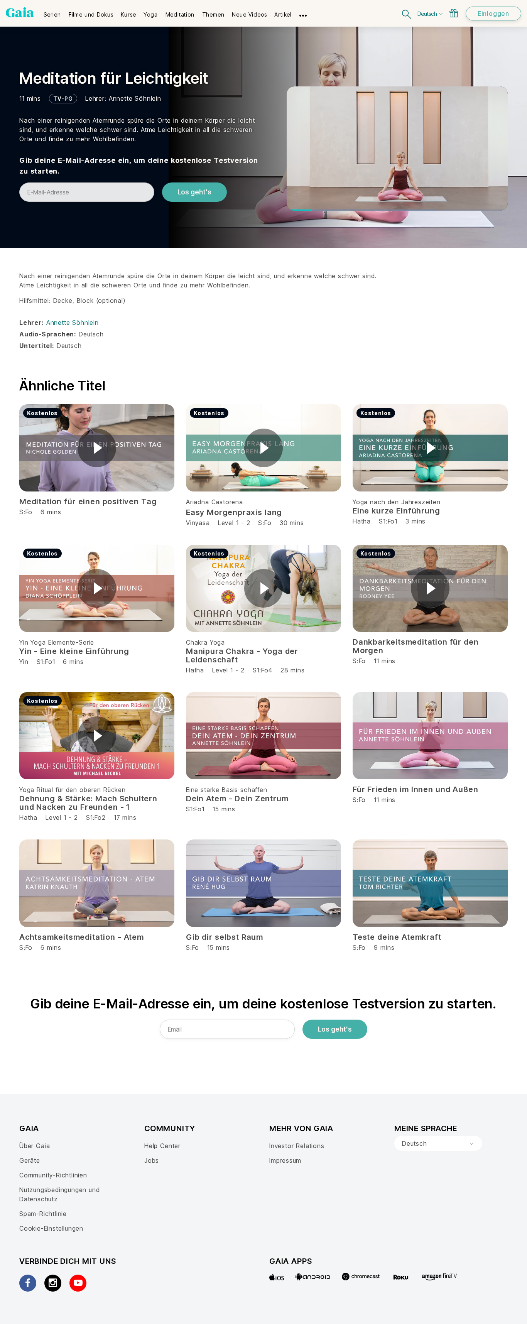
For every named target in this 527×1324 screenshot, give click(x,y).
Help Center (162, 1146)
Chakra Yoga (205, 642)
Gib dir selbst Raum (224, 937)
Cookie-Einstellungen (51, 1228)
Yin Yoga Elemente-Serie (56, 642)
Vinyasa (198, 523)
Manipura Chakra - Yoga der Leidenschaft (242, 655)
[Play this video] (97, 448)
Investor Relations (296, 1146)
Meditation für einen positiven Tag (88, 501)
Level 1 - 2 (234, 523)
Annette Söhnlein (135, 98)
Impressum (285, 1160)
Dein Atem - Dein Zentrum (237, 798)
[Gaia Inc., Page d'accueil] (20, 12)
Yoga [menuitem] (150, 14)
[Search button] (407, 13)
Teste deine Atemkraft (397, 937)
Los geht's (194, 192)
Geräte (29, 1160)
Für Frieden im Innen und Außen (415, 789)
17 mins (125, 817)
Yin (23, 661)
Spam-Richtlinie (43, 1214)
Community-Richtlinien (53, 1175)
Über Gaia (34, 1146)
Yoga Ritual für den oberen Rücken (72, 790)
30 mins (292, 523)
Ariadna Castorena (214, 502)
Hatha (362, 521)
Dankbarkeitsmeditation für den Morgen (416, 646)
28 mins (292, 670)
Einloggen (493, 13)
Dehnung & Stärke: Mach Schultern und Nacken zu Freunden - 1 (88, 803)
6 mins (73, 661)
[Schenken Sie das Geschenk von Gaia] (453, 13)
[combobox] (438, 1143)
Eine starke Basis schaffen (226, 790)
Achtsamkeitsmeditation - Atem (81, 937)
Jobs (151, 1160)
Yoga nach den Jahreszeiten (397, 502)
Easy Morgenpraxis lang (234, 512)
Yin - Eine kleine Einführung (74, 651)
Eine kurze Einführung (396, 510)
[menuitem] (52, 12)
